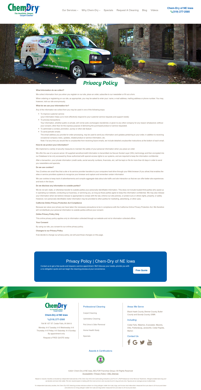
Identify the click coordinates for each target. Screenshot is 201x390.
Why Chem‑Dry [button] (90, 10)
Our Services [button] (69, 10)
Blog (144, 10)
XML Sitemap (113, 373)
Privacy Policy (100, 373)
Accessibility (87, 373)
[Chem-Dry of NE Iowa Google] (135, 342)
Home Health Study (91, 330)
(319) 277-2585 (181, 11)
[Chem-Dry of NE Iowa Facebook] (129, 342)
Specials (108, 10)
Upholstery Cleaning (91, 318)
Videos (154, 10)
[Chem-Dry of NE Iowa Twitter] (142, 342)
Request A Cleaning (128, 10)
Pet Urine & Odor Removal (94, 324)
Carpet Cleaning (90, 313)
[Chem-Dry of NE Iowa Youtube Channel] (149, 342)
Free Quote (141, 270)
